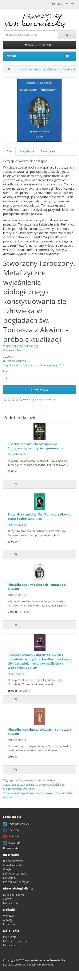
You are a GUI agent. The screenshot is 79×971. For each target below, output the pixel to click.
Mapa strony (10, 903)
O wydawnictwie (12, 865)
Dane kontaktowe (13, 894)
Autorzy (7, 920)
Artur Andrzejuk (17, 524)
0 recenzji (29, 399)
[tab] (9, 151)
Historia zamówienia (15, 941)
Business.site (11, 848)
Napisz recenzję (46, 399)
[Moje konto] (60, 4)
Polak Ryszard (16, 674)
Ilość (6, 371)
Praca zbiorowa (17, 454)
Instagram (14, 843)
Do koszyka (39, 390)
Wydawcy (8, 916)
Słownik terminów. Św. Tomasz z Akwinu (39, 516)
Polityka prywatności (15, 873)
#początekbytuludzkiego (50, 784)
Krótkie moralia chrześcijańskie (35, 446)
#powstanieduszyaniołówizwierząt (23, 793)
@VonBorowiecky (18, 823)
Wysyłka (8, 869)
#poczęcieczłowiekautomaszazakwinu (32, 780)
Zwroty (7, 899)
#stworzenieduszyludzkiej (18, 784)
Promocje (9, 924)
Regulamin (9, 878)
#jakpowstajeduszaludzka (18, 789)
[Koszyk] (66, 4)
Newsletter (9, 945)
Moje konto (10, 937)
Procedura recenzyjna (16, 882)
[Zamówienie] (72, 4)
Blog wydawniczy (13, 861)
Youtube (14, 836)
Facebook (14, 830)
